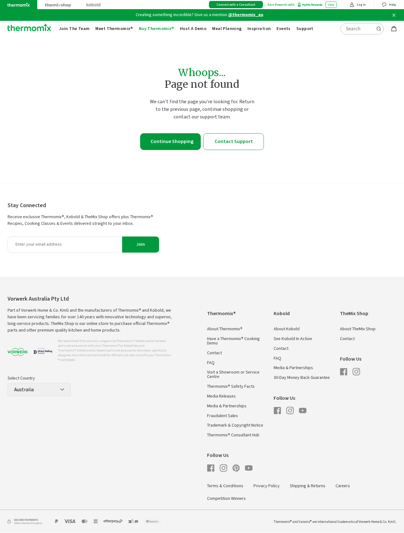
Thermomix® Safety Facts (231, 386)
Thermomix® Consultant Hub (233, 435)
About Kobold (287, 329)
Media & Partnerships (227, 406)
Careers (343, 486)
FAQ (211, 363)
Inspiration (259, 29)
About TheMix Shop (358, 329)
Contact (214, 353)
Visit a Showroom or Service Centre (233, 374)
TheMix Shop (354, 313)
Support (304, 29)
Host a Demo (193, 29)
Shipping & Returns (307, 486)
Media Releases (221, 396)
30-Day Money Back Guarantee (302, 377)
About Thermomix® (224, 329)
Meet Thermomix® (114, 29)
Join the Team (74, 29)
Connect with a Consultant (236, 5)
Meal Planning (226, 29)
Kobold (282, 313)
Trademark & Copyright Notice (235, 425)
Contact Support (234, 141)
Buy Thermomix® (156, 29)
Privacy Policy (266, 486)
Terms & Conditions (225, 486)
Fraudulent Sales (222, 416)
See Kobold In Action (293, 339)
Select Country (21, 378)
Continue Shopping (172, 141)
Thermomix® (221, 313)
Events (283, 29)
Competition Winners (226, 498)
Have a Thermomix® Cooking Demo (233, 341)
